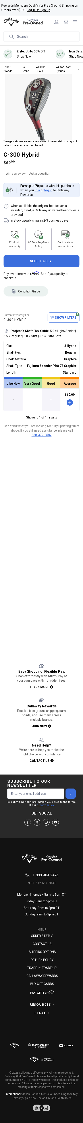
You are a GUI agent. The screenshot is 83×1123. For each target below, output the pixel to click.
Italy (75, 1094)
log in (48, 190)
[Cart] (65, 21)
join (37, 190)
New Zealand (39, 1098)
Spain (26, 1098)
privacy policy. (45, 805)
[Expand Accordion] (53, 1004)
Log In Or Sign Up (38, 10)
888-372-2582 (42, 435)
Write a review (16, 173)
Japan (26, 1094)
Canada (35, 1094)
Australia (46, 1094)
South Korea (64, 1098)
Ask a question (39, 173)
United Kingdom (62, 1094)
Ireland (52, 1098)
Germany (17, 1098)
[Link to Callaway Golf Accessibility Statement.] (41, 1108)
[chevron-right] (71, 794)
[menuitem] (56, 21)
